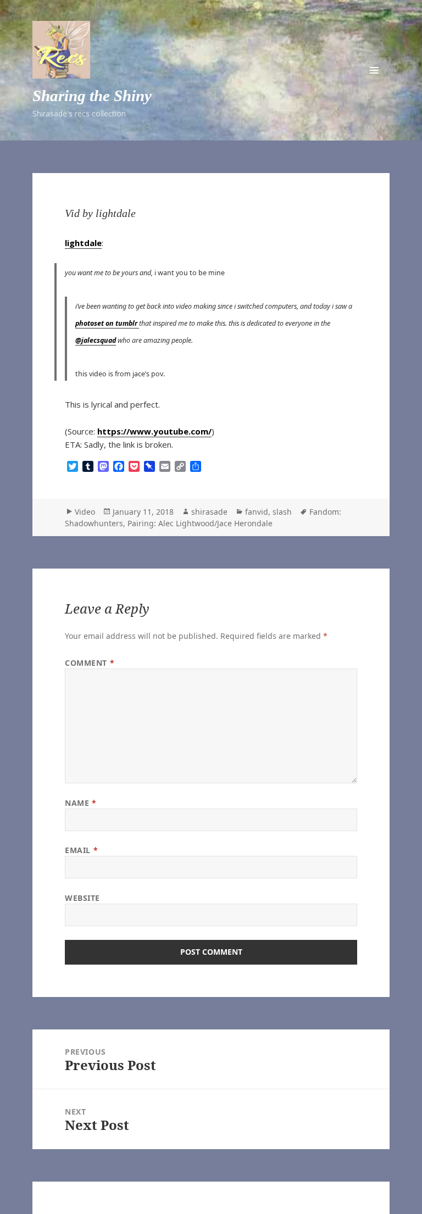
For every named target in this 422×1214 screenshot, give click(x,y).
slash (282, 511)
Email (81, 850)
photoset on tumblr (107, 323)
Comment (89, 663)
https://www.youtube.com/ (154, 431)
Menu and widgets (374, 70)
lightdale (83, 242)
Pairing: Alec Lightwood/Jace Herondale (200, 523)
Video (85, 511)
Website (82, 898)
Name (80, 803)
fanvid (256, 511)
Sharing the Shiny (92, 95)
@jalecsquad (95, 340)
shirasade (209, 511)
